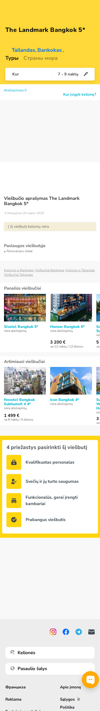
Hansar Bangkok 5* (67, 327)
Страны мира (40, 58)
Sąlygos (67, 699)
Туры (12, 58)
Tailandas (23, 50)
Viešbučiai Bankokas (49, 270)
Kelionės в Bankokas (19, 270)
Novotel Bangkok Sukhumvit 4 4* (19, 402)
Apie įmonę (70, 687)
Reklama (13, 699)
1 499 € (11, 415)
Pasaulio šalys (32, 669)
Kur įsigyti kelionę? (79, 94)
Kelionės (26, 653)
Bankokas (49, 50)
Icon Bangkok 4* (64, 400)
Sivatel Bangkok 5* (21, 327)
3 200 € (58, 342)
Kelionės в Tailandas (80, 270)
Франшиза (15, 687)
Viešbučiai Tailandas (18, 275)
